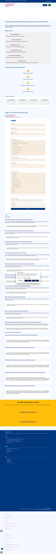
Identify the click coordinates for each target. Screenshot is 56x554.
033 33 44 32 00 (12, 114)
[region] (28, 102)
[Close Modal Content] (1, 531)
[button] (45, 5)
